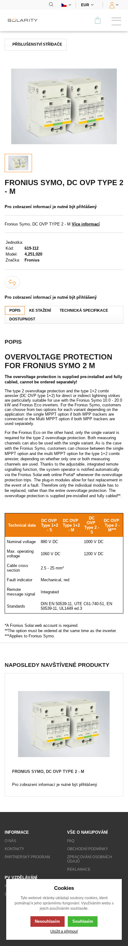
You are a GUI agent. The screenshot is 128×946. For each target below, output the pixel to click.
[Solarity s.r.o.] (25, 20)
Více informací (86, 224)
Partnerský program (27, 857)
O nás (10, 841)
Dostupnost (22, 319)
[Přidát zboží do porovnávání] (12, 282)
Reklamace (78, 869)
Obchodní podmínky (87, 849)
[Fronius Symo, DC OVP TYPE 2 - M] (64, 106)
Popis (15, 310)
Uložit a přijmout (64, 931)
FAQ (70, 841)
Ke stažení (40, 310)
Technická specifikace (84, 310)
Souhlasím (82, 921)
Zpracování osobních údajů (89, 859)
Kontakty (14, 849)
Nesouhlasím (47, 921)
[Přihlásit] (113, 5)
